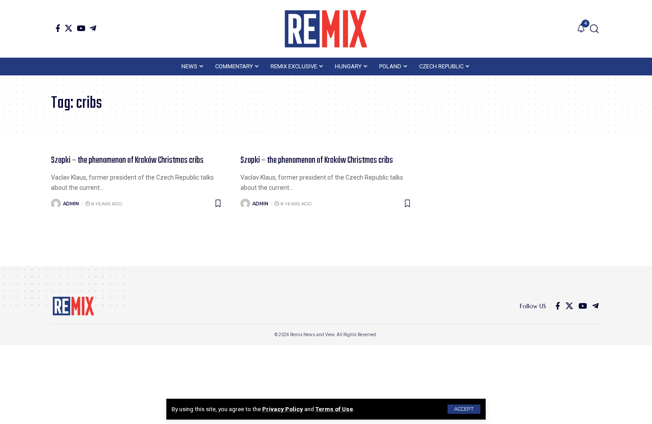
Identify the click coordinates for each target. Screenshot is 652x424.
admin (71, 204)
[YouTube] (81, 28)
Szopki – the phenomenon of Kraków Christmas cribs (127, 160)
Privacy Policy (282, 408)
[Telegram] (92, 28)
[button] (464, 409)
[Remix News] (326, 29)
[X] (69, 28)
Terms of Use (334, 408)
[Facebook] (58, 28)
